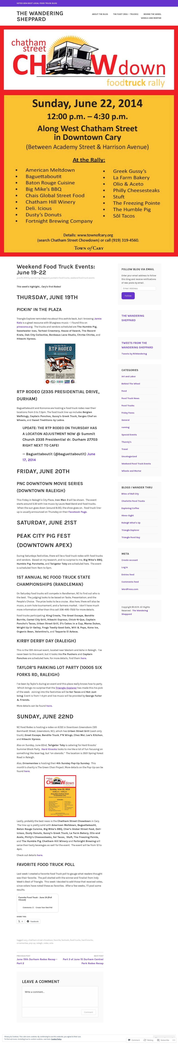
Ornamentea (22, 943)
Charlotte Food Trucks (133, 501)
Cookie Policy (56, 1039)
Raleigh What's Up (131, 522)
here (83, 658)
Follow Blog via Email (138, 269)
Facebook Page (77, 511)
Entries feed (128, 574)
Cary (25, 940)
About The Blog (100, 14)
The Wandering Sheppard (40, 16)
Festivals (65, 940)
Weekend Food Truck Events (83, 278)
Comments (28, 908)
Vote (51, 943)
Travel (125, 449)
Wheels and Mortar (151, 18)
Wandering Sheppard (40, 278)
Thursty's (126, 442)
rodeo (46, 943)
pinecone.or (24, 326)
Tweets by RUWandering (134, 353)
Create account (130, 560)
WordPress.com (130, 589)
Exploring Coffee (130, 508)
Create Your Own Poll (44, 908)
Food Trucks (64, 278)
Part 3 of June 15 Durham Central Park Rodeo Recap (83, 960)
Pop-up (32, 943)
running (125, 427)
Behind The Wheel (152, 14)
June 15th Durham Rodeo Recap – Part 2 (37, 960)
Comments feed (130, 581)
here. (49, 705)
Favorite (57, 940)
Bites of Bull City (130, 493)
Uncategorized (129, 456)
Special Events (129, 434)
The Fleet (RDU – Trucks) (125, 14)
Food (124, 391)
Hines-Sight (128, 515)
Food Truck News (130, 398)
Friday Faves (128, 412)
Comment (88, 1012)
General (125, 420)
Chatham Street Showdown (40, 940)
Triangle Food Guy (131, 537)
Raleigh (39, 943)
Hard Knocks (49, 749)
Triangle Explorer (130, 530)
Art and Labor (129, 376)
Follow (128, 295)
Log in (125, 567)
